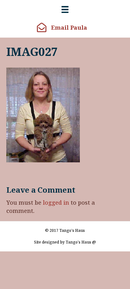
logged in (56, 202)
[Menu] (65, 9)
